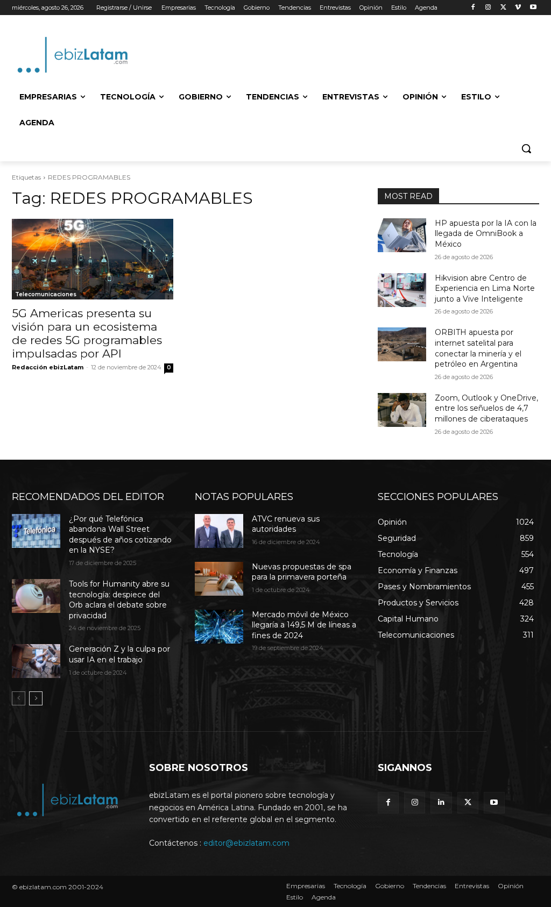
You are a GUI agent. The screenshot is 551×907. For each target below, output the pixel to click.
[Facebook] (473, 8)
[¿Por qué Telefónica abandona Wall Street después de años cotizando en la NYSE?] (36, 531)
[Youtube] (533, 8)
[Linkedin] (440, 802)
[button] (526, 148)
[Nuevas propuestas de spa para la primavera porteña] (219, 579)
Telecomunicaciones (45, 294)
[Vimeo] (518, 8)
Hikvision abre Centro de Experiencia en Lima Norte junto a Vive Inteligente (485, 288)
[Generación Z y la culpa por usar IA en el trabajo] (36, 661)
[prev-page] (18, 698)
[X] (503, 8)
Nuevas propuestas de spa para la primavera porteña (301, 572)
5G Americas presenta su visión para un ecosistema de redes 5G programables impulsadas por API (87, 333)
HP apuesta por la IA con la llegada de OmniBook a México (485, 233)
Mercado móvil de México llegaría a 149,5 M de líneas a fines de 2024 (304, 625)
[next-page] (36, 698)
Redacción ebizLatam (47, 367)
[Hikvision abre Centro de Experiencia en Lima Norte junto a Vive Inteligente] (402, 290)
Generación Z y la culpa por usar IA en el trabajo (119, 654)
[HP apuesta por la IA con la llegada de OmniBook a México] (402, 235)
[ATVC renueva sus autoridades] (219, 531)
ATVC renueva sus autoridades (286, 524)
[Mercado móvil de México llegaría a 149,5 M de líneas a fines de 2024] (219, 627)
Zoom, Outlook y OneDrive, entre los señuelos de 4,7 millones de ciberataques (486, 408)
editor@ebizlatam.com (246, 843)
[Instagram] (488, 8)
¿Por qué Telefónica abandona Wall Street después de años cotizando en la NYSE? (120, 534)
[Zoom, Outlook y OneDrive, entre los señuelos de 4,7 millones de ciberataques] (402, 410)
